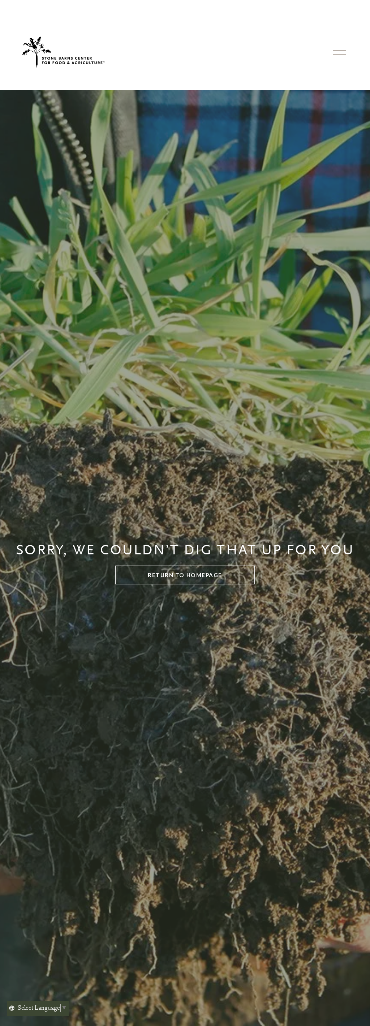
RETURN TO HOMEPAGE (185, 575)
